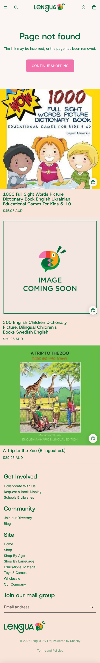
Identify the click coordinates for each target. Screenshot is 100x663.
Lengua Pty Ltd (41, 641)
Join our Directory (18, 518)
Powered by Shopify (67, 641)
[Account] (83, 7)
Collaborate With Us (19, 486)
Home (8, 544)
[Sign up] (91, 607)
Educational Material (20, 567)
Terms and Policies (50, 650)
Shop (8, 550)
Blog (7, 523)
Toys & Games (15, 573)
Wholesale (12, 578)
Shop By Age (14, 556)
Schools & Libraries (19, 497)
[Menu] (5, 7)
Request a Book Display (23, 492)
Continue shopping (50, 66)
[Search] (16, 7)
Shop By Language (19, 561)
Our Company (15, 584)
